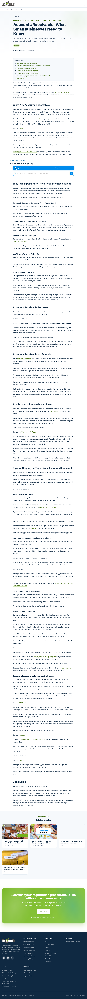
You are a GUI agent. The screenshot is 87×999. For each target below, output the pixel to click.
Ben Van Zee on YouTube (27, 432)
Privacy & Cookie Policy (9, 973)
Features (47, 950)
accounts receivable (62, 92)
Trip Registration (28, 953)
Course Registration (29, 950)
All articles (18, 17)
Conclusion (20, 78)
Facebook (22, 648)
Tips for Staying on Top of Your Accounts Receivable (33, 76)
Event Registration (28, 947)
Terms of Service (7, 970)
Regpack (22, 128)
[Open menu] (83, 4)
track (34, 528)
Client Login (26, 973)
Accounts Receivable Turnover (26, 68)
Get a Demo (44, 912)
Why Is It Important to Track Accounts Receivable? (33, 65)
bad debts (54, 411)
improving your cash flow (47, 507)
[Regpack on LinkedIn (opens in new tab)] (3, 958)
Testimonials (48, 961)
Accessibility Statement (9, 986)
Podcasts (47, 959)
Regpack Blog (27, 976)
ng (52, 634)
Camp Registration (28, 944)
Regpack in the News (51, 956)
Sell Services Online (29, 956)
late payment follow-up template (44, 657)
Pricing (47, 947)
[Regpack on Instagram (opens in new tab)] (12, 958)
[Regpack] (11, 940)
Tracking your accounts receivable (25, 152)
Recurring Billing (28, 959)
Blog (8, 9)
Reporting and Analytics (73, 941)
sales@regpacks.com (29, 970)
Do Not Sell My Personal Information (9, 982)
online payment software (28, 739)
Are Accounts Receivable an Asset (27, 73)
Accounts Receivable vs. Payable (27, 71)
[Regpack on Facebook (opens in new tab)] (8, 958)
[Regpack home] (8, 3)
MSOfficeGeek (23, 703)
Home (3, 9)
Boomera (48, 634)
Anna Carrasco (20, 51)
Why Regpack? (49, 944)
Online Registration (28, 941)
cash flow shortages (20, 241)
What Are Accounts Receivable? (26, 63)
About (46, 941)
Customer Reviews (50, 953)
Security (4, 978)
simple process (66, 668)
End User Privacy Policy (9, 976)
